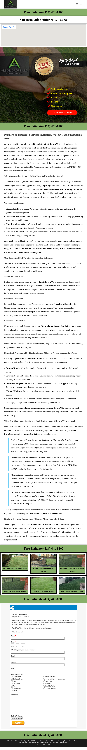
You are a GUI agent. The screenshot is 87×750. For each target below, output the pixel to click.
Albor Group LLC (12, 741)
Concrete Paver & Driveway (48, 741)
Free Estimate (54, 742)
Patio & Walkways (33, 741)
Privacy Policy (64, 742)
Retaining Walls (62, 741)
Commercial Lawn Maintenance (38, 742)
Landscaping (22, 741)
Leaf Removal (23, 742)
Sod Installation (73, 741)
